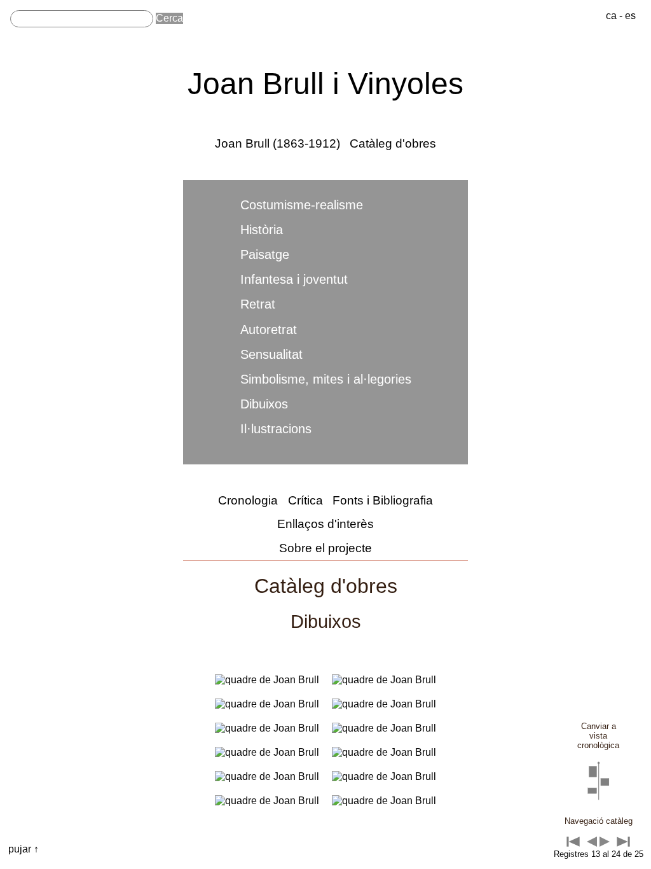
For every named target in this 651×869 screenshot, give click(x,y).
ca (611, 15)
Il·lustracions (276, 429)
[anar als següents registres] (606, 843)
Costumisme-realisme (301, 205)
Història (261, 230)
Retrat (257, 304)
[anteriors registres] (593, 843)
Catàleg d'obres (393, 143)
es (630, 15)
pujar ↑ (23, 849)
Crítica (305, 500)
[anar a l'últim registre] (623, 843)
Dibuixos (264, 404)
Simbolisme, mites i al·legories (325, 379)
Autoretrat (268, 330)
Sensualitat (271, 354)
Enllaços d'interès (325, 524)
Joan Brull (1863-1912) (277, 143)
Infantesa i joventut (294, 279)
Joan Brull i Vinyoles (325, 84)
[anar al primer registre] (574, 843)
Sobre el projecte (325, 548)
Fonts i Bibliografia (382, 500)
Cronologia (248, 500)
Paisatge (264, 254)
